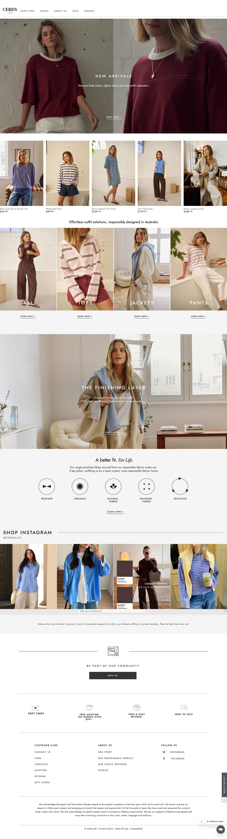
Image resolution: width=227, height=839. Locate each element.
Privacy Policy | (106, 828)
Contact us (43, 752)
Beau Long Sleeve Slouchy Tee (14, 208)
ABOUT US (60, 10)
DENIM (44, 10)
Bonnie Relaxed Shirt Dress (104, 208)
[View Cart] (225, 610)
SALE (75, 10)
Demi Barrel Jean (145, 208)
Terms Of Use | (122, 828)
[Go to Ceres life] (9, 12)
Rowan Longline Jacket (194, 208)
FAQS (38, 758)
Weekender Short (54, 208)
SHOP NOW (27, 10)
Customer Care (46, 745)
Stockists (41, 764)
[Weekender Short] (67, 173)
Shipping (41, 770)
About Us (105, 745)
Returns (40, 776)
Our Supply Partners (112, 764)
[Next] (224, 173)
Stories (103, 770)
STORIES (89, 10)
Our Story (105, 752)
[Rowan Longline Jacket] (205, 173)
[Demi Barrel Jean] (159, 173)
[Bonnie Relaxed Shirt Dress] (113, 173)
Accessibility (137, 828)
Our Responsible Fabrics (115, 758)
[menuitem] (30, 11)
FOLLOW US (169, 745)
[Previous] (2, 173)
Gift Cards (42, 782)
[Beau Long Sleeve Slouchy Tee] (21, 173)
